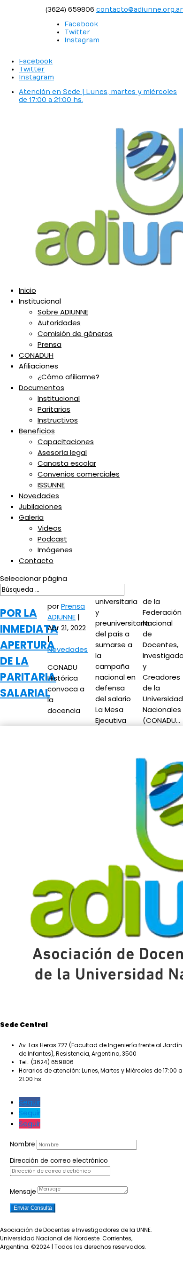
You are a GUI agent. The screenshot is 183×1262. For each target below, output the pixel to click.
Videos (49, 528)
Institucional (59, 398)
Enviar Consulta (33, 1208)
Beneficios (37, 431)
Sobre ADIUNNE (63, 312)
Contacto (36, 560)
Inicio (27, 290)
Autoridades (59, 323)
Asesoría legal (62, 452)
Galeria (31, 517)
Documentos (41, 387)
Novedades (39, 496)
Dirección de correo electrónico (58, 1160)
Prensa (49, 344)
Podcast (52, 539)
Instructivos (58, 420)
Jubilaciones (40, 506)
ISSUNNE (51, 485)
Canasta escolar (67, 463)
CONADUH (36, 355)
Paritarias (54, 409)
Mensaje (23, 1191)
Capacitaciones (66, 442)
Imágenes (55, 550)
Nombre (22, 1143)
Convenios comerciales (79, 474)
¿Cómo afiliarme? (68, 377)
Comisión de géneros (75, 333)
